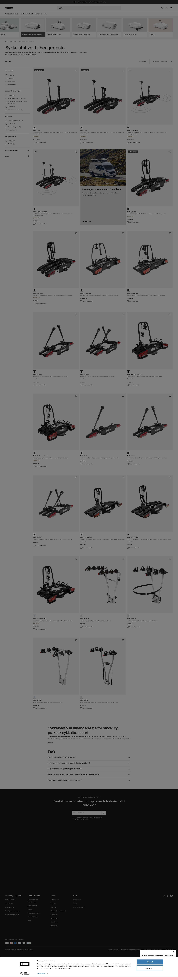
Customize (148, 968)
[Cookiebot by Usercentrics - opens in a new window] (25, 973)
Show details (41, 973)
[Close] (174, 952)
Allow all (150, 962)
